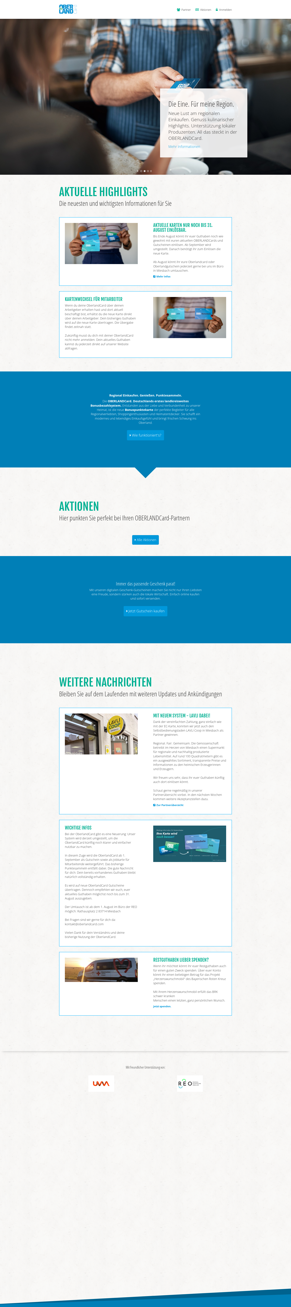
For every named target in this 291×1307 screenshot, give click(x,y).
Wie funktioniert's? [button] (146, 435)
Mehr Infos (163, 276)
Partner (186, 10)
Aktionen (205, 10)
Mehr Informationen (184, 146)
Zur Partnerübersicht (169, 805)
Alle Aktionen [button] (146, 540)
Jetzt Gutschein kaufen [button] (146, 611)
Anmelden (225, 10)
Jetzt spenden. (162, 1006)
